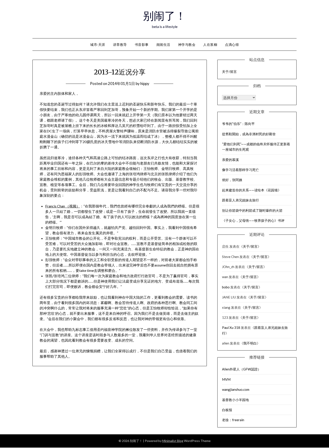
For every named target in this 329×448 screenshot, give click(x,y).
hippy (144, 83)
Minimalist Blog (172, 441)
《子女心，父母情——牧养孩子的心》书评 (253, 220)
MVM (226, 379)
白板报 (227, 410)
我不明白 (250, 343)
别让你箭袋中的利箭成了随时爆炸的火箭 (252, 210)
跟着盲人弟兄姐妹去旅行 (240, 200)
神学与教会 (187, 44)
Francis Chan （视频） (62, 206)
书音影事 (142, 44)
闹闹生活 (163, 44)
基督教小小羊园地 (235, 400)
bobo (226, 287)
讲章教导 (120, 44)
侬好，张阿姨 (232, 180)
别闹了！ (164, 16)
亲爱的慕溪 (230, 160)
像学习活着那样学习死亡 (240, 170)
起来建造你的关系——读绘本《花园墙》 (251, 190)
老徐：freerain (233, 420)
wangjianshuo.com (235, 389)
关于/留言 (229, 72)
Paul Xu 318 (231, 327)
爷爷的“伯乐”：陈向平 (238, 124)
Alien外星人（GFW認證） (241, 369)
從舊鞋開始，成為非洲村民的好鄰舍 (249, 134)
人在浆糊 (210, 44)
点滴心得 (232, 44)
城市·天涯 (97, 44)
